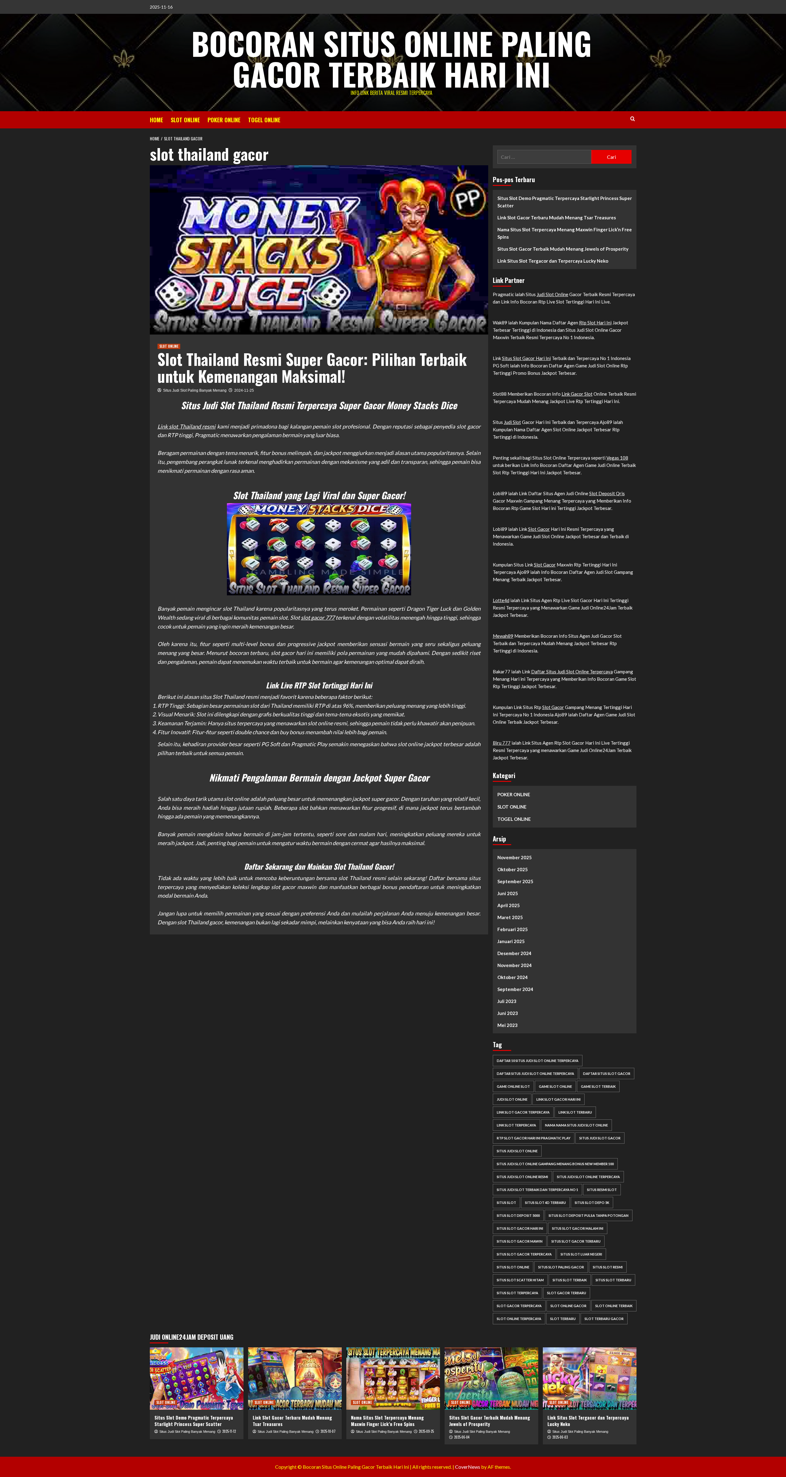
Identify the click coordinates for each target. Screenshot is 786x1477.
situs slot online (513, 1267)
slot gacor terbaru (566, 1293)
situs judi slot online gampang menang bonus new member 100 (555, 1164)
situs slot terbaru (613, 1280)
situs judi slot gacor (600, 1138)
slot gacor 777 (318, 617)
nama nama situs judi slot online (576, 1125)
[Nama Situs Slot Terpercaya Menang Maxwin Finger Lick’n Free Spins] (393, 1378)
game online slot (513, 1086)
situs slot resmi (608, 1267)
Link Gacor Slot (577, 394)
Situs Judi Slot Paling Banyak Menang (195, 390)
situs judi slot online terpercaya (588, 1177)
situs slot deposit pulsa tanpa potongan (588, 1215)
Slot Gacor (539, 529)
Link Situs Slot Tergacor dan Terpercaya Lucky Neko (552, 261)
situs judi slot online (517, 1151)
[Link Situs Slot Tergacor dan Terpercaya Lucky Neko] (589, 1378)
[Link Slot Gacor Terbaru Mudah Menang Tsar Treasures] (295, 1378)
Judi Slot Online (552, 294)
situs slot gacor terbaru (576, 1241)
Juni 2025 (507, 893)
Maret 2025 (510, 917)
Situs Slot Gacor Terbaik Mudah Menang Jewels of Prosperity (562, 249)
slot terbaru (563, 1319)
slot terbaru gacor (604, 1319)
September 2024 (515, 989)
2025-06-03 (560, 1437)
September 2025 (515, 881)
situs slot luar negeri (581, 1254)
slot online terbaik (613, 1306)
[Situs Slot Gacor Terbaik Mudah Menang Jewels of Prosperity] (491, 1378)
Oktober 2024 (512, 977)
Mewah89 (503, 636)
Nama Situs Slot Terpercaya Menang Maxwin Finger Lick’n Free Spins (564, 233)
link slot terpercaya (516, 1125)
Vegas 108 (617, 457)
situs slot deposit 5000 (518, 1215)
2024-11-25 (244, 390)
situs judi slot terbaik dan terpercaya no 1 (537, 1190)
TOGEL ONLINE (264, 120)
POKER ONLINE (224, 120)
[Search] (632, 118)
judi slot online (512, 1099)
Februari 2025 (512, 929)
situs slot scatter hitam (520, 1280)
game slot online (555, 1086)
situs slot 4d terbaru (545, 1203)
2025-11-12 (229, 1431)
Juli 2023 (506, 1001)
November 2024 (514, 965)
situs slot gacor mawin (520, 1241)
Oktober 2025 (512, 869)
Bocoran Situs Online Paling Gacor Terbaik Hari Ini (391, 58)
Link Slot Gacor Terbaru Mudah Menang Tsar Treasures (556, 217)
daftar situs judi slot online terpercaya (535, 1073)
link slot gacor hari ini (558, 1099)
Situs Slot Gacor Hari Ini (526, 358)
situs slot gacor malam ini (577, 1228)
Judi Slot (512, 422)
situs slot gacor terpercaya (524, 1254)
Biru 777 (502, 743)
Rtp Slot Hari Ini (595, 322)
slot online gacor (568, 1306)
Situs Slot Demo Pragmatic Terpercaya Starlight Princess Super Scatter (564, 201)
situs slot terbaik (570, 1280)
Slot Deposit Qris (607, 493)
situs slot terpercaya (517, 1293)
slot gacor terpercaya (519, 1306)
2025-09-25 (426, 1431)
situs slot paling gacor (561, 1267)
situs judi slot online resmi (522, 1177)
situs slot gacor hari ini (520, 1228)
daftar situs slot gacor (606, 1073)
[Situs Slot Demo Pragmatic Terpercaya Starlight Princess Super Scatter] (196, 1378)
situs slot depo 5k (592, 1203)
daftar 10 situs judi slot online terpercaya (537, 1061)
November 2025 (514, 857)
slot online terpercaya (519, 1319)
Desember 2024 (514, 953)
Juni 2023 (507, 1013)
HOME (156, 120)
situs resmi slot (602, 1190)
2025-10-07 (328, 1431)
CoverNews (467, 1467)
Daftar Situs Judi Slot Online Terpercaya (572, 671)
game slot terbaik (598, 1086)
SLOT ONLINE (185, 120)
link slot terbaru (575, 1112)
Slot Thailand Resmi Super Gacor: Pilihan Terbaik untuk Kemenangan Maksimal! (312, 367)
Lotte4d (501, 600)
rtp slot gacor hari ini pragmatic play (533, 1138)
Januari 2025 (511, 941)
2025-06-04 (461, 1437)
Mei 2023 (507, 1025)
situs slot (506, 1203)
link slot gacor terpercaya (523, 1112)
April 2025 (508, 905)
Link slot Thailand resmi (187, 426)
